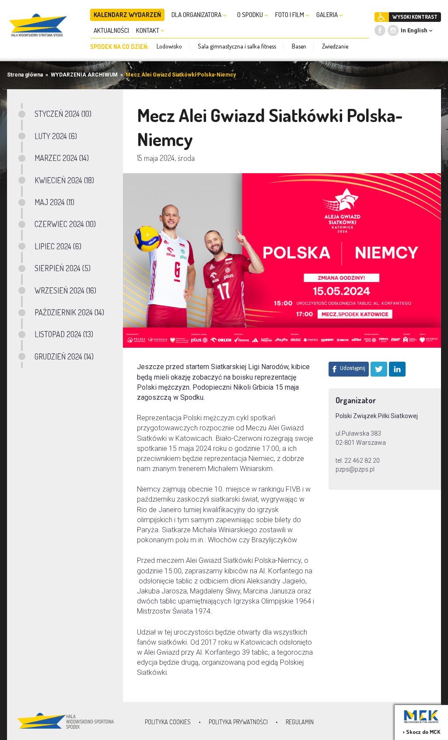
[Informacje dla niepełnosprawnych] (381, 17)
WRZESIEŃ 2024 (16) (65, 290)
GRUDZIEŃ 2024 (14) (64, 356)
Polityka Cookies (168, 722)
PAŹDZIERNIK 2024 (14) (69, 312)
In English (414, 30)
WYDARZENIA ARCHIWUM (84, 75)
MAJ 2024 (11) (54, 202)
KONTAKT (148, 30)
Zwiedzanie (335, 46)
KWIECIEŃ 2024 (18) (64, 180)
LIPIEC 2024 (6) (58, 246)
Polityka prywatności (238, 722)
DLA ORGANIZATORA (197, 14)
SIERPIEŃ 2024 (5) (63, 268)
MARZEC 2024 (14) (62, 158)
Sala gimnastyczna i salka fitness (237, 46)
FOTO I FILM (290, 14)
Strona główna (25, 75)
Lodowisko (169, 46)
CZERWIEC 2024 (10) (65, 224)
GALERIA (327, 14)
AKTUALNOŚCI (111, 30)
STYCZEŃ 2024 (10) (63, 114)
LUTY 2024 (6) (56, 136)
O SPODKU (250, 14)
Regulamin (300, 722)
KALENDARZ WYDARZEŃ (127, 14)
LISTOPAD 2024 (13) (64, 334)
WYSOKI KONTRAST (415, 17)
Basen (299, 46)
